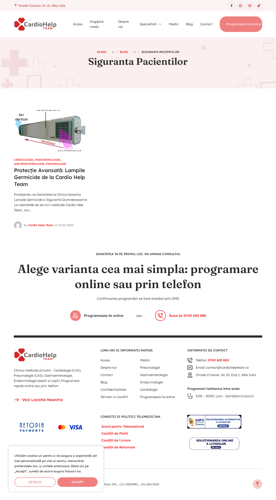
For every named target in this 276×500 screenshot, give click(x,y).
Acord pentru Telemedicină (122, 426)
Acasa (77, 24)
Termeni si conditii (114, 397)
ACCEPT (77, 482)
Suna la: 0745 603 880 (187, 315)
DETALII (35, 482)
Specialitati (148, 24)
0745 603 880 (218, 360)
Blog (189, 24)
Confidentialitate (113, 389)
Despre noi (123, 24)
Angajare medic (97, 24)
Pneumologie (56, 163)
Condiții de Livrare (116, 440)
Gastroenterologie (29, 163)
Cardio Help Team (40, 225)
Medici (174, 24)
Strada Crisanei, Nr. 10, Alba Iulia (41, 6)
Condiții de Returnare (118, 447)
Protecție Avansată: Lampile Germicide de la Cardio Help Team (49, 177)
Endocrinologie (47, 159)
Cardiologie (23, 159)
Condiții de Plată (114, 433)
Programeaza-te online (243, 24)
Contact (206, 24)
